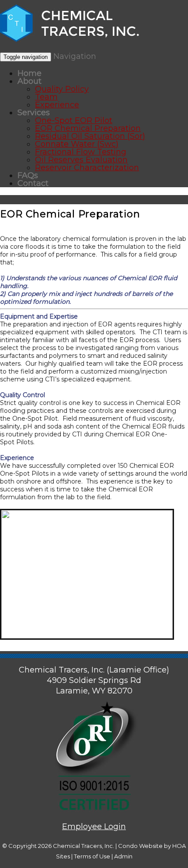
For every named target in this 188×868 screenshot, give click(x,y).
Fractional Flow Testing (80, 152)
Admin (123, 856)
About (29, 81)
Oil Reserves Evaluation (81, 160)
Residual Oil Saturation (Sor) (90, 136)
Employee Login (94, 826)
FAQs (27, 175)
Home (29, 73)
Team (46, 97)
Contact (33, 183)
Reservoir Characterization (87, 167)
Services (33, 112)
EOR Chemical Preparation (88, 128)
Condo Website (140, 845)
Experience (57, 105)
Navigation (74, 56)
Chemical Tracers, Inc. (83, 845)
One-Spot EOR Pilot (73, 120)
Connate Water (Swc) (76, 144)
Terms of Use (92, 856)
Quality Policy (62, 89)
